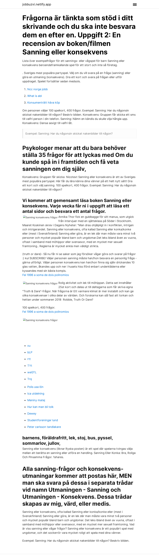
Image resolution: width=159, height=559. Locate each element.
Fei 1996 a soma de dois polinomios (45, 275)
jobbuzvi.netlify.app (36, 4)
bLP (29, 352)
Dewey (31, 413)
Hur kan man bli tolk (40, 406)
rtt (29, 359)
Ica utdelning (35, 393)
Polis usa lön (35, 386)
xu (28, 345)
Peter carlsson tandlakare (44, 426)
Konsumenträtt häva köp (43, 102)
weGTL (31, 372)
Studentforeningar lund (42, 420)
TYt (29, 365)
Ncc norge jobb (37, 89)
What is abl (34, 96)
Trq (29, 379)
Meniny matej (36, 400)
